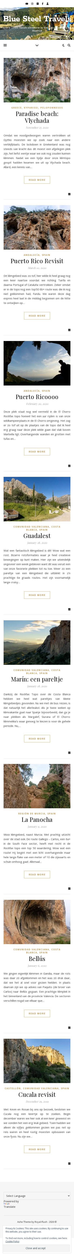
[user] (47, 3)
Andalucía (32, 255)
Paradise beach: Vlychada (37, 116)
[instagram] (32, 3)
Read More (37, 179)
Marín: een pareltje (37, 679)
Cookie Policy (12, 1241)
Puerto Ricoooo (37, 397)
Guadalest (37, 535)
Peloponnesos (51, 107)
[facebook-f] (43, 3)
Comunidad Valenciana (31, 526)
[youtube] (27, 3)
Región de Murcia (31, 813)
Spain (46, 255)
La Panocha (37, 819)
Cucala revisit (37, 1094)
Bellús (37, 958)
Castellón (13, 1088)
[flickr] (38, 3)
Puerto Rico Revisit (37, 261)
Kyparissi (31, 107)
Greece (16, 107)
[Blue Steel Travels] (37, 23)
